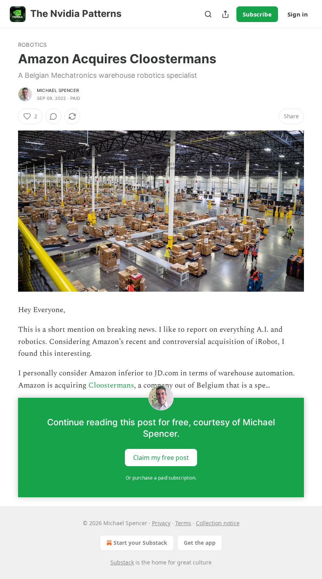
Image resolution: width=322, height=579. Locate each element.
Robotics (32, 44)
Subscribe (257, 14)
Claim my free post (161, 457)
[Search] (208, 14)
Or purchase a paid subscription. (161, 477)
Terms (183, 523)
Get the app (200, 542)
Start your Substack (140, 542)
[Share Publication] (225, 14)
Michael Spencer (58, 90)
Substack (122, 562)
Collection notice (218, 523)
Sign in (297, 14)
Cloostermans (111, 385)
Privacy (161, 523)
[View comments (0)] (53, 116)
